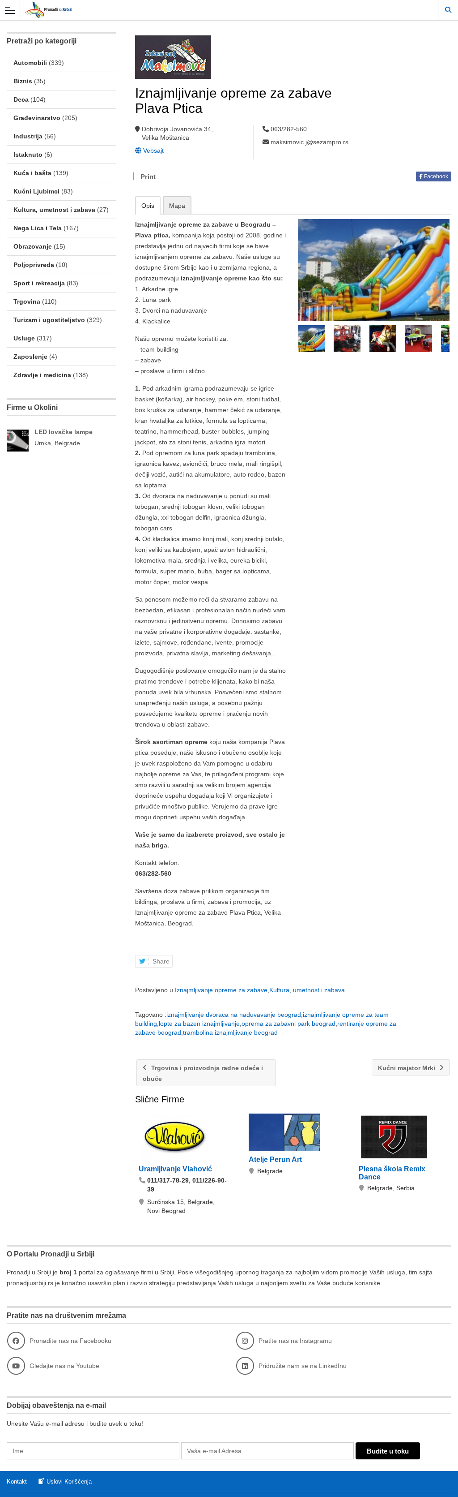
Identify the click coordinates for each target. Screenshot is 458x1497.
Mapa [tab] (177, 205)
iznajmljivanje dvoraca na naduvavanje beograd (233, 1014)
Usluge (24, 338)
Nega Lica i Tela (37, 228)
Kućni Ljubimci (36, 191)
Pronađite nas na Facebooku (70, 1340)
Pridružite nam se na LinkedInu (303, 1365)
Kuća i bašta (32, 172)
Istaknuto (27, 154)
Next (444, 338)
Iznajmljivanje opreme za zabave (221, 990)
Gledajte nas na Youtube (64, 1365)
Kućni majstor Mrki (407, 1067)
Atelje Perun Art (275, 1159)
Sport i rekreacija (39, 283)
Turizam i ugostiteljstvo (49, 319)
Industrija (27, 136)
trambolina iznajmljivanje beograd (230, 1032)
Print (148, 177)
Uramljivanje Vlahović (175, 1169)
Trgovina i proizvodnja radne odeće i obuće (203, 1073)
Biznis (22, 81)
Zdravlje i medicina (42, 375)
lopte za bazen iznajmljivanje (199, 1023)
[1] (374, 269)
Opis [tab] (147, 205)
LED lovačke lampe (63, 431)
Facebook (435, 176)
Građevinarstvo (36, 117)
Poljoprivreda (33, 264)
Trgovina (26, 301)
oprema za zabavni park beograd (288, 1023)
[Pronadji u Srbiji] (220, 9)
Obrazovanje (32, 246)
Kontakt (17, 1481)
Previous (304, 338)
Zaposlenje (30, 356)
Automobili (30, 62)
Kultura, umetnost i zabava (307, 990)
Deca (21, 99)
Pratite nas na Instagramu (295, 1340)
